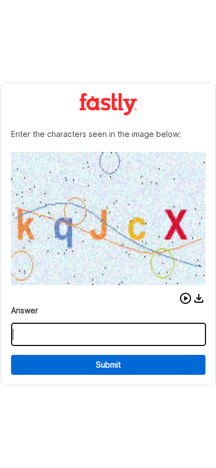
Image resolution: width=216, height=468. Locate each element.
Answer (24, 310)
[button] (185, 298)
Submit (108, 364)
